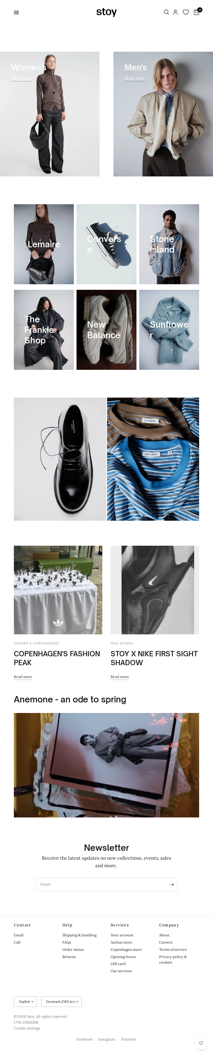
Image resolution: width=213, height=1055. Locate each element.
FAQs (66, 942)
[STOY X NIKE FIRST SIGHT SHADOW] (155, 590)
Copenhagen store (126, 949)
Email (19, 935)
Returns (69, 956)
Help (67, 925)
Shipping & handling (79, 935)
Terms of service (173, 949)
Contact (22, 925)
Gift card (118, 963)
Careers (166, 942)
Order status (73, 949)
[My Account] (175, 12)
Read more (23, 676)
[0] (195, 12)
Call (17, 942)
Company (169, 925)
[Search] (166, 12)
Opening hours (123, 956)
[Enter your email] (171, 884)
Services (120, 925)
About (164, 935)
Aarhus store (121, 942)
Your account (122, 935)
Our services (121, 971)
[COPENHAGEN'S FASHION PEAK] (58, 590)
